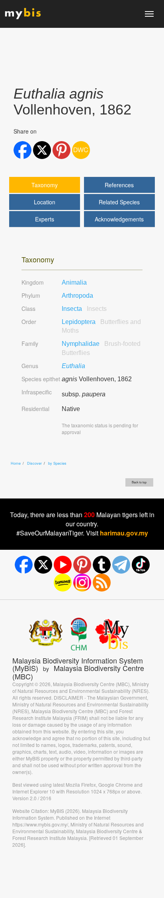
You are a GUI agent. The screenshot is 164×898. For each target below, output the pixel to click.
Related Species (119, 202)
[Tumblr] (102, 565)
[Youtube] (63, 565)
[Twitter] (43, 565)
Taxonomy (44, 185)
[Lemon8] (63, 583)
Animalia (74, 282)
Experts (44, 219)
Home (16, 463)
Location (44, 202)
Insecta (84, 308)
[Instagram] (82, 583)
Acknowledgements (119, 219)
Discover (34, 463)
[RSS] (102, 583)
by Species (57, 463)
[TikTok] (141, 565)
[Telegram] (121, 565)
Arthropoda (77, 295)
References (119, 185)
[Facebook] (24, 565)
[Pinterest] (82, 565)
